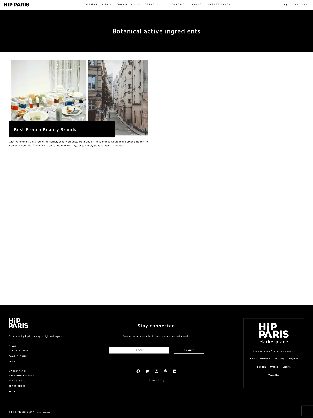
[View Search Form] (285, 4)
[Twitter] (147, 371)
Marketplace (273, 342)
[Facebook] (138, 371)
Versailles (273, 375)
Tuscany (279, 359)
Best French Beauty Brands (45, 129)
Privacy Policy (156, 380)
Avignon (293, 359)
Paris (253, 359)
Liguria (287, 367)
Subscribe (299, 4)
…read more (118, 146)
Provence (265, 359)
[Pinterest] (166, 371)
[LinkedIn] (175, 371)
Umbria (274, 367)
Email (140, 350)
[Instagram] (156, 371)
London (261, 367)
